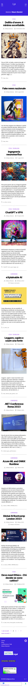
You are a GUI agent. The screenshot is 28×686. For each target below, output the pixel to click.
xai (8, 327)
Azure (6, 564)
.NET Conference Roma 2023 (14, 405)
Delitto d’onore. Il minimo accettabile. (14, 24)
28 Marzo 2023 (20, 280)
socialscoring (19, 622)
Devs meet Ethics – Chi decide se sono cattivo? (14, 578)
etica (14, 19)
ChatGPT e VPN (14, 212)
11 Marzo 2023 (20, 344)
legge (14, 267)
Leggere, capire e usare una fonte (14, 339)
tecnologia (16, 148)
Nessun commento (14, 283)
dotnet (7, 393)
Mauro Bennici (9, 28)
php (10, 393)
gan (12, 267)
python (13, 393)
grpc (8, 451)
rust (17, 393)
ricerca (9, 202)
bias (4, 78)
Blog (2, 642)
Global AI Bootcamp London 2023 (14, 517)
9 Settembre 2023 (20, 28)
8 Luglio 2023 (20, 92)
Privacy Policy (5, 660)
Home (3, 640)
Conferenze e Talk (6, 644)
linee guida (12, 622)
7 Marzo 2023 (20, 467)
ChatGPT (5, 267)
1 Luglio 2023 (20, 158)
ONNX (8, 505)
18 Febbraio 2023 (20, 584)
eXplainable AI (14, 277)
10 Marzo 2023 (20, 410)
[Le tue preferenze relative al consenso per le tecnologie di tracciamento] (25, 683)
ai (3, 202)
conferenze (14, 273)
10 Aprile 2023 (20, 216)
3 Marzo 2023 (20, 522)
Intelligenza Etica (10, 679)
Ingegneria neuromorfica (14, 153)
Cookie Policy (12, 660)
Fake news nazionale (14, 88)
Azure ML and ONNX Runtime (14, 463)
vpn (17, 267)
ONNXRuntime (13, 505)
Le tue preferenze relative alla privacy (12, 683)
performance (13, 451)
